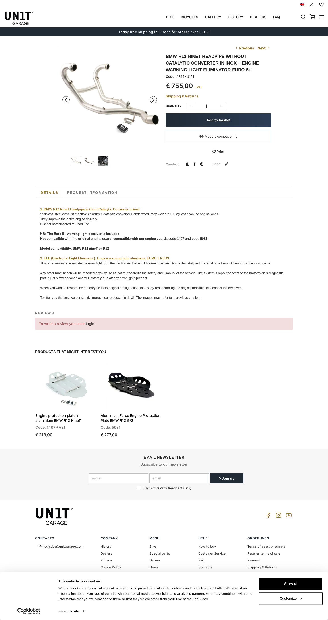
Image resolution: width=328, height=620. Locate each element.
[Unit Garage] (54, 516)
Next (261, 48)
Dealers (258, 17)
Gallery (213, 17)
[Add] (191, 106)
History (235, 17)
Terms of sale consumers (266, 546)
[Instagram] (277, 516)
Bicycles (189, 17)
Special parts (159, 553)
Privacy (106, 560)
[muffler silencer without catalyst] (103, 161)
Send (217, 164)
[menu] (321, 17)
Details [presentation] (49, 192)
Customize (288, 598)
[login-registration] (311, 4)
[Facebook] (267, 516)
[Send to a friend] (187, 164)
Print (220, 152)
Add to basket (218, 120)
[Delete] (221, 106)
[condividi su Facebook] (194, 164)
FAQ (201, 560)
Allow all (290, 584)
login (90, 323)
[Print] (81, 367)
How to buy (207, 546)
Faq (276, 17)
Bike (170, 17)
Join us (227, 478)
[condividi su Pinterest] (202, 164)
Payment (254, 560)
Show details (68, 611)
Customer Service (212, 553)
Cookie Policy (111, 567)
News (153, 567)
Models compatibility (220, 136)
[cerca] (303, 17)
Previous (246, 48)
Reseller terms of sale (263, 553)
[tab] (49, 192)
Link (187, 488)
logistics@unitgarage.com (64, 546)
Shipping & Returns (182, 96)
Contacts (205, 567)
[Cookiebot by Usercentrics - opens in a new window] (28, 611)
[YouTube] (288, 516)
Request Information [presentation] (92, 192)
